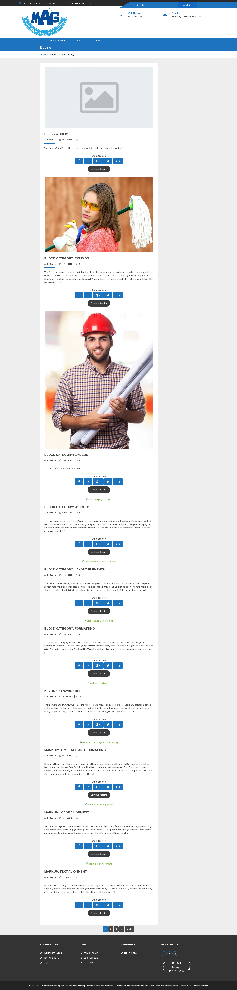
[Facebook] (134, 5)
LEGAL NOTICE (90, 962)
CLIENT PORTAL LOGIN (56, 40)
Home (43, 54)
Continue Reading (99, 169)
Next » (129, 929)
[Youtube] (143, 5)
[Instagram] (138, 5)
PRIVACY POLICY (91, 953)
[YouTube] (174, 954)
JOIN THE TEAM (131, 953)
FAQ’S (98, 40)
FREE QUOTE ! (187, 5)
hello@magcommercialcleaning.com (186, 16)
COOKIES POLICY (91, 958)
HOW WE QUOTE (81, 40)
